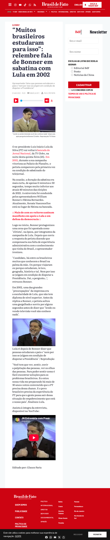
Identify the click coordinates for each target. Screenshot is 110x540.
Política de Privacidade (21, 525)
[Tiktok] (25, 5)
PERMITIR (97, 535)
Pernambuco (78, 506)
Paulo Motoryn (49, 93)
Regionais (41, 12)
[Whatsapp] (30, 5)
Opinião (88, 12)
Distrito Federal (61, 512)
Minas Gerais (62, 518)
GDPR (18, 536)
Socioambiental (47, 518)
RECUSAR (78, 535)
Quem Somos (96, 12)
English (78, 5)
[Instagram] (15, 5)
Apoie (9, 12)
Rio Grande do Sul (79, 517)
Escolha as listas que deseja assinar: (83, 63)
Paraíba (61, 523)
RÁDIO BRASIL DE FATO (26, 12)
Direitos (73, 12)
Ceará (60, 506)
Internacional (63, 12)
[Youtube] (20, 5)
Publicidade (21, 511)
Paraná (76, 502)
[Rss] (35, 5)
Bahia (60, 502)
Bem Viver (80, 12)
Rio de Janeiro (79, 511)
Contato (19, 517)
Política (54, 12)
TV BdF (15, 12)
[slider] (31, 100)
